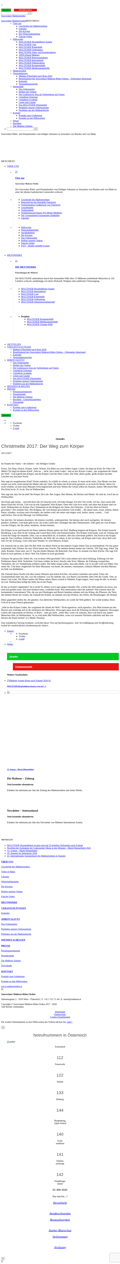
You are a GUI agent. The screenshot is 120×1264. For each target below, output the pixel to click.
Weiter (10, 644)
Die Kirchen (24, 31)
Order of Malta (8, 871)
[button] (32, 21)
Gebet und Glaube (27, 102)
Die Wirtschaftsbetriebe (29, 34)
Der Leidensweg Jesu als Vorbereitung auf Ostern (42, 94)
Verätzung (60, 1247)
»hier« (69, 1022)
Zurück (10, 631)
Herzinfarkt (60, 1202)
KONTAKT (13, 405)
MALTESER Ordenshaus (31, 50)
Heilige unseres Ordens (32, 240)
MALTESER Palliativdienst (32, 63)
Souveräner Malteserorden (13, 16)
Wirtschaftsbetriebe (30, 230)
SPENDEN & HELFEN (18, 386)
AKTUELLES (14, 344)
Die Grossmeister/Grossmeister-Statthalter (40, 215)
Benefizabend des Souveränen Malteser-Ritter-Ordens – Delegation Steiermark (55, 78)
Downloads (18, 402)
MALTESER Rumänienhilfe (32, 65)
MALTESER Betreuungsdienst (33, 57)
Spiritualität (18, 86)
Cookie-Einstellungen (60, 1017)
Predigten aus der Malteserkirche (34, 110)
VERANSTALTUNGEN (19, 347)
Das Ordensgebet (27, 89)
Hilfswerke (18, 39)
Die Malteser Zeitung (22, 126)
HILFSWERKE (14, 255)
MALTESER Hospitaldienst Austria (35, 42)
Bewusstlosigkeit (60, 1219)
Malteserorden (19, 71)
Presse (16, 121)
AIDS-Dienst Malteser (29, 55)
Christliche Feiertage (28, 97)
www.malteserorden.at (11, 986)
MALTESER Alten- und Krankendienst (37, 52)
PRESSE (11, 389)
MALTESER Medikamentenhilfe (34, 68)
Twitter (16, 425)
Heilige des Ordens (27, 92)
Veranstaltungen (20, 73)
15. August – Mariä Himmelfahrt (20, 769)
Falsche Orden (25, 36)
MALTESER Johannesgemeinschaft (38, 302)
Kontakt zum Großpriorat (30, 115)
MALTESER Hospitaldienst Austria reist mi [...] (26, 686)
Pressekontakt (19, 394)
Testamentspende (23, 666)
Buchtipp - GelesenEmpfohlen (27, 399)
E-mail (16, 428)
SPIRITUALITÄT (16, 360)
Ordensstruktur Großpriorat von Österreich (40, 205)
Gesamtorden (27, 207)
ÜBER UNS (13, 166)
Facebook (17, 423)
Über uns (17, 23)
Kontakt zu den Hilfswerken (32, 118)
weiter (10, 795)
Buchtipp (17, 123)
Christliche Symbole (28, 99)
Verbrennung (60, 1236)
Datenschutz (60, 1014)
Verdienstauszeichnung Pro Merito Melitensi (41, 213)
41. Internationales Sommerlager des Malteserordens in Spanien (36, 856)
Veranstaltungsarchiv (28, 84)
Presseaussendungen (22, 391)
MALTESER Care (27, 44)
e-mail (21, 639)
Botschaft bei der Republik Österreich (38, 202)
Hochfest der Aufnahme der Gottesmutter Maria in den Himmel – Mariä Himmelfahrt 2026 (49, 848)
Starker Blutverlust (60, 1230)
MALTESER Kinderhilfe (30, 47)
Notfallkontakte (25, 10)
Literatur (23, 28)
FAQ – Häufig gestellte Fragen (35, 246)
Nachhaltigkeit (28, 232)
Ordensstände (27, 210)
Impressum (60, 1012)
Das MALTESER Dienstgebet (33, 105)
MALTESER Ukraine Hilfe (40, 324)
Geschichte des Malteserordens (33, 26)
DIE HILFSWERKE (25, 267)
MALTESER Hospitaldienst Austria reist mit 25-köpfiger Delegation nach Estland (45, 845)
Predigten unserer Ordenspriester (34, 107)
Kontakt (16, 113)
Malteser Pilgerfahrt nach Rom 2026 (35, 76)
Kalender (23, 81)
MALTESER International (31, 60)
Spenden (6, 10)
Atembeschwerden (60, 1213)
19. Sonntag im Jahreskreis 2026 (22, 853)
